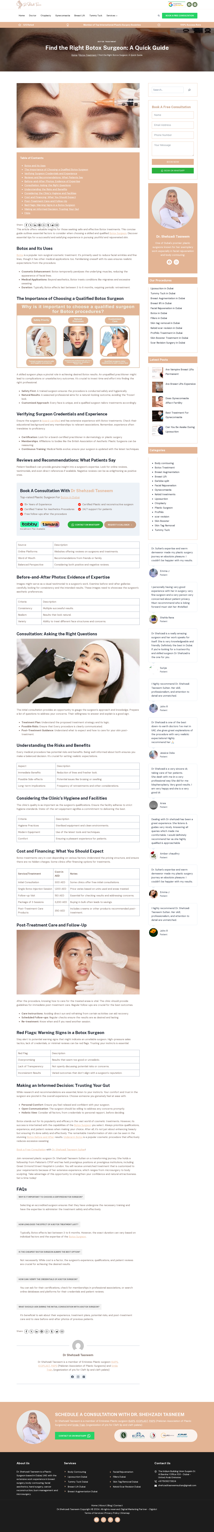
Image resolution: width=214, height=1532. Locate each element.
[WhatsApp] (44, 225)
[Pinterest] (39, 225)
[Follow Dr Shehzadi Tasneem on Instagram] (78, 1376)
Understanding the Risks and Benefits (45, 189)
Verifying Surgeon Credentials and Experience (50, 173)
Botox (20, 255)
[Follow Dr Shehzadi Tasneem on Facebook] (72, 1376)
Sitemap (125, 1513)
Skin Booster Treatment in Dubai (169, 337)
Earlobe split (162, 481)
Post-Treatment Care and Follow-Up (45, 201)
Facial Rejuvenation (165, 485)
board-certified (51, 420)
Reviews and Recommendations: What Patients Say (53, 177)
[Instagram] (194, 4)
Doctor (32, 15)
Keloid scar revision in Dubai (166, 328)
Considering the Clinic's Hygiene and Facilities (50, 193)
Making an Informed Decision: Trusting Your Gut (51, 209)
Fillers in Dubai (159, 318)
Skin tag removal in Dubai (165, 323)
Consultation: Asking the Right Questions (47, 185)
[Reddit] (52, 225)
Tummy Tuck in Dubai (163, 293)
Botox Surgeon (118, 233)
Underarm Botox (73, 1137)
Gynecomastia (62, 15)
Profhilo (159, 512)
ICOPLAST (44, 1365)
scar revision (162, 516)
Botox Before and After (40, 1137)
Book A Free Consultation (180, 15)
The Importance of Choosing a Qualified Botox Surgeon (56, 169)
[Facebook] (189, 4)
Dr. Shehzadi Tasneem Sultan (68, 1149)
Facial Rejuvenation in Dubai (166, 308)
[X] (31, 225)
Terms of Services (93, 1513)
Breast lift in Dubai (161, 303)
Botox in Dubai (70, 497)
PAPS (54, 1365)
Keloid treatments (165, 494)
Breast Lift (79, 15)
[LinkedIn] (35, 225)
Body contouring (164, 463)
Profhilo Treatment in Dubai (166, 333)
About (102, 1505)
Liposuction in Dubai (162, 288)
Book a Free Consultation (31, 1149)
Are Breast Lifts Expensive (181, 383)
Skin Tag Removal (165, 525)
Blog (110, 1505)
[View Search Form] (159, 15)
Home (22, 15)
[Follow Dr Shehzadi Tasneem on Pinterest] (83, 1376)
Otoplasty (46, 15)
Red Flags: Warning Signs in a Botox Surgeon (49, 205)
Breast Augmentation (167, 472)
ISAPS (114, 1361)
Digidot (153, 1509)
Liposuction (161, 498)
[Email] (57, 225)
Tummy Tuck (95, 15)
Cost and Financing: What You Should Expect (50, 197)
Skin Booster (162, 521)
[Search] (189, 90)
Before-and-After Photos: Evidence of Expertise (52, 181)
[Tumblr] (48, 225)
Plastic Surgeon (164, 507)
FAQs (27, 213)
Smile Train (78, 1425)
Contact (118, 1505)
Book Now (173, 161)
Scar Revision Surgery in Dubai (168, 342)
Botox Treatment (107, 41)
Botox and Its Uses (35, 165)
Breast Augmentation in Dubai (168, 298)
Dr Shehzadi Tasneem (78, 1355)
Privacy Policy (112, 1513)
